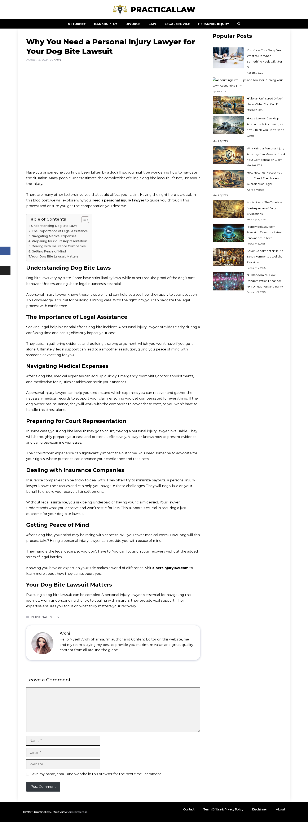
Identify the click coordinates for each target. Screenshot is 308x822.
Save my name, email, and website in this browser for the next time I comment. (96, 774)
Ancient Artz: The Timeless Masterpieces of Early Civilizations (264, 208)
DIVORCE (133, 24)
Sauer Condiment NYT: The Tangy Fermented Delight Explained (265, 256)
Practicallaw (163, 9)
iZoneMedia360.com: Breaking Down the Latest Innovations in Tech (264, 232)
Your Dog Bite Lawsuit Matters (55, 256)
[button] (239, 24)
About (280, 809)
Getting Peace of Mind (49, 251)
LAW (152, 24)
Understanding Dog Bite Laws (54, 226)
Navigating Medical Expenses (54, 236)
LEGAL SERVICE (177, 24)
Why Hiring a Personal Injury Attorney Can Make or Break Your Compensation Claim (266, 154)
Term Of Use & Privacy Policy (223, 809)
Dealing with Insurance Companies (59, 246)
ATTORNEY (77, 24)
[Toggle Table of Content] (83, 219)
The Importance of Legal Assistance (60, 231)
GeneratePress (76, 812)
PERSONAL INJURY (213, 24)
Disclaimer (259, 809)
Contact (188, 809)
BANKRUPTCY (105, 24)
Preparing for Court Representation (59, 241)
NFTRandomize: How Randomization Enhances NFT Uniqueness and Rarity (265, 280)
